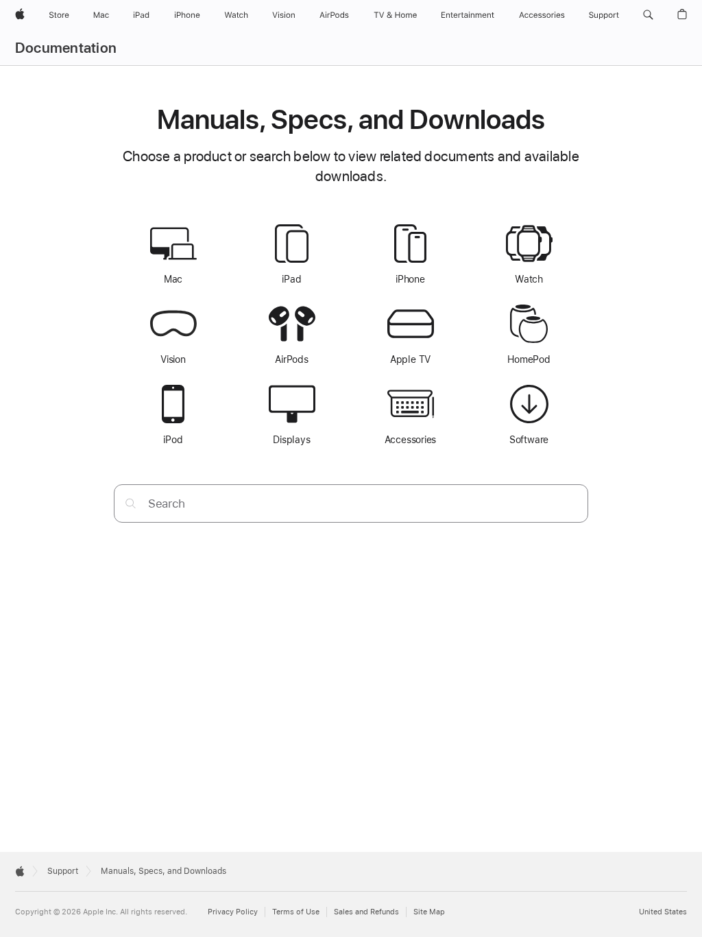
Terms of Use (295, 912)
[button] (648, 15)
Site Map (429, 912)
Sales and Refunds (366, 912)
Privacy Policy (233, 912)
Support (62, 871)
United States (663, 912)
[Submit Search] (130, 503)
